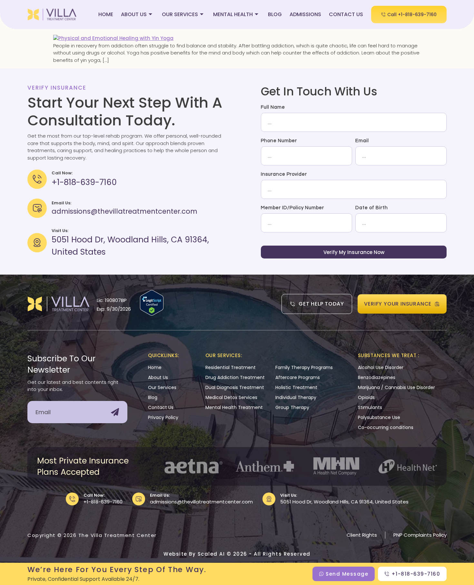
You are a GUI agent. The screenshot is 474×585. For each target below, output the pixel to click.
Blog (275, 14)
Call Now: (94, 495)
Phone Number (279, 140)
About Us (134, 14)
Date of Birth (371, 207)
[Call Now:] (72, 498)
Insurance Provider (284, 174)
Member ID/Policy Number (292, 207)
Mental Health (233, 14)
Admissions (305, 14)
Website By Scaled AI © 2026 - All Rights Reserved (237, 554)
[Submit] (114, 412)
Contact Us (346, 14)
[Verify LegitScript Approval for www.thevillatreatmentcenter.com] (151, 313)
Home (105, 14)
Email (362, 140)
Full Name (273, 107)
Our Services (180, 14)
